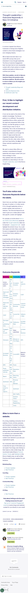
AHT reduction (23, 284)
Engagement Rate (11, 340)
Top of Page (15, 582)
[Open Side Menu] (2, 2)
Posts (14, 365)
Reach (4, 376)
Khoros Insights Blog (7, 6)
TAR (11, 381)
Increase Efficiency (23, 323)
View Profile (11, 533)
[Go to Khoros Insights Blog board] (4, 547)
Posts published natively (6, 370)
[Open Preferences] (2, 590)
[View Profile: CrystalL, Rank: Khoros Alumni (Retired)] (4, 538)
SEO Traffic (16, 394)
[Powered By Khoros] (14, 589)
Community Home (5, 582)
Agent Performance (11, 294)
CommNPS (16, 354)
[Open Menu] (26, 6)
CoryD (8, 23)
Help (11, 585)
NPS (22, 340)
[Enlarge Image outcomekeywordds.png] (14, 34)
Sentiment (6, 381)
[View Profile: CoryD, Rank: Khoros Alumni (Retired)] (4, 24)
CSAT (22, 294)
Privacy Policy (4, 585)
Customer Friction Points (23, 305)
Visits (14, 405)
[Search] (15, 2)
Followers (5, 340)
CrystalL (9, 537)
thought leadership (13, 222)
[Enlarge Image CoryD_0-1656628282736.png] (14, 176)
